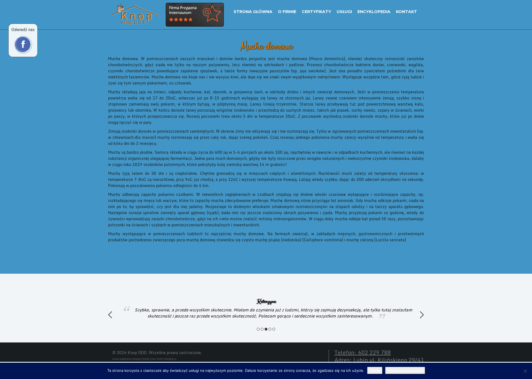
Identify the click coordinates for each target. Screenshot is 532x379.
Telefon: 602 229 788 (362, 352)
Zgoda (374, 370)
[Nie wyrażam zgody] (525, 371)
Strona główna (253, 11)
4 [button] (269, 329)
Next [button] (422, 314)
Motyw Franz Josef (152, 358)
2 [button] (262, 329)
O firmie (287, 11)
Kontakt (406, 11)
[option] (266, 309)
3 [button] (266, 329)
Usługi (344, 11)
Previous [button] (110, 314)
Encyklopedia (373, 11)
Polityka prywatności (405, 370)
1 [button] (258, 329)
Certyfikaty (316, 11)
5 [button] (273, 329)
